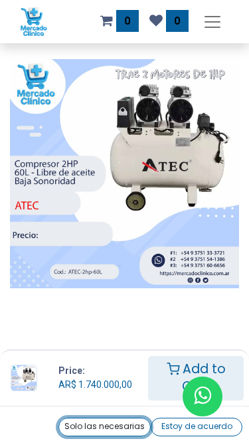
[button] (104, 427)
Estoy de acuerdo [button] (196, 426)
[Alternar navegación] (212, 21)
